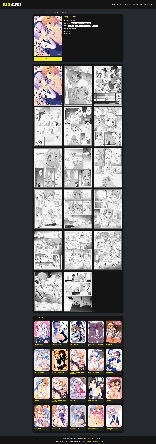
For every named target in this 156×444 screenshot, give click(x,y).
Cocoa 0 (36, 400)
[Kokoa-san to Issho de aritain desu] (114, 416)
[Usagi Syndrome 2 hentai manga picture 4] (48, 127)
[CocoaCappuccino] (96, 416)
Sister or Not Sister (39, 428)
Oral (93, 25)
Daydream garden (39, 372)
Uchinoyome (73, 400)
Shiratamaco (72, 28)
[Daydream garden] (42, 360)
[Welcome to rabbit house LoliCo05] (60, 388)
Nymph (89, 25)
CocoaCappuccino (93, 428)
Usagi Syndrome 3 (39, 344)
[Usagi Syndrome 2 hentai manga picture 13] (48, 251)
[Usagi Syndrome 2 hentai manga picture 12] (108, 209)
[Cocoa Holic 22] (78, 416)
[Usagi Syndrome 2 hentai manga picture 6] (108, 127)
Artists (146, 4)
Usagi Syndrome (56, 344)
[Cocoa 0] (42, 388)
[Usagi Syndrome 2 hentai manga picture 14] (78, 251)
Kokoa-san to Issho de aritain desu (112, 429)
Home (113, 4)
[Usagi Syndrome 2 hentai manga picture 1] (48, 86)
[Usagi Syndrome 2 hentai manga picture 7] (48, 168)
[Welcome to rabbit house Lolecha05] (78, 360)
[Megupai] (114, 388)
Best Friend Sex (92, 400)
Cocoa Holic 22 (74, 428)
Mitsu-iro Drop (56, 428)
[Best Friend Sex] (96, 388)
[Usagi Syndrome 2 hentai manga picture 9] (108, 168)
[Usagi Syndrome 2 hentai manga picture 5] (78, 127)
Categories (135, 4)
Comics (119, 4)
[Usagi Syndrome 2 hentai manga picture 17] (78, 292)
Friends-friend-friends (58, 372)
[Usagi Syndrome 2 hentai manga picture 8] (78, 168)
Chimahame (109, 372)
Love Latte (109, 344)
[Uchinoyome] (78, 388)
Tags (141, 4)
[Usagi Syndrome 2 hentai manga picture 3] (108, 86)
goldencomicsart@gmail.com (94, 441)
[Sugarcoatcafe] (78, 332)
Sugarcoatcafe (74, 344)
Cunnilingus (71, 25)
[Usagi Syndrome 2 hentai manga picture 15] (108, 251)
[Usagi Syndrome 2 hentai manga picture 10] (48, 209)
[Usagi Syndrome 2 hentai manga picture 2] (78, 86)
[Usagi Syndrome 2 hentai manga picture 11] (78, 209)
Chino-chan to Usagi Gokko (95, 372)
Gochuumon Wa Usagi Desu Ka (54, 12)
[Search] (151, 4)
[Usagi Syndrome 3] (42, 332)
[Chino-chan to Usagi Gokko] (96, 360)
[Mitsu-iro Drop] (60, 416)
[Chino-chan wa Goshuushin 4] (96, 332)
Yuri (96, 25)
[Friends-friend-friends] (60, 360)
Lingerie (84, 25)
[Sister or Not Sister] (42, 416)
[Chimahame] (114, 360)
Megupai (108, 400)
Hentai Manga (126, 4)
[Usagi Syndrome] (60, 332)
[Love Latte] (114, 332)
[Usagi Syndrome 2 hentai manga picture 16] (48, 292)
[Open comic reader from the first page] (48, 36)
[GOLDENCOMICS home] (12, 4)
